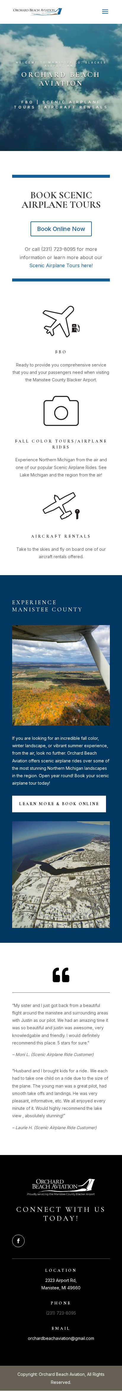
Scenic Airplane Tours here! (61, 265)
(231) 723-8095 (61, 1313)
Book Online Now (61, 228)
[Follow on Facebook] (18, 1241)
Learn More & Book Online (59, 803)
